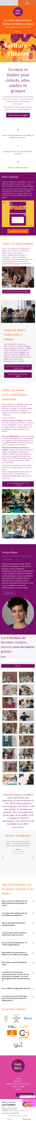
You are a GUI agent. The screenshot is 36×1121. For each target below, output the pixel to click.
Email (3, 657)
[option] (18, 847)
